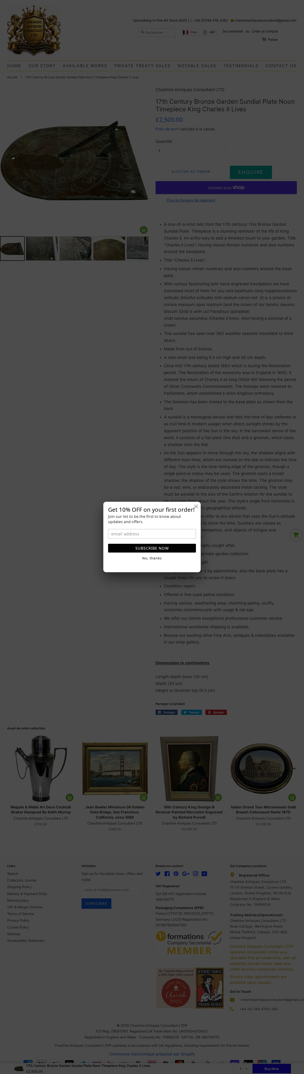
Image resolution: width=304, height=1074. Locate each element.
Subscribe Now (152, 548)
